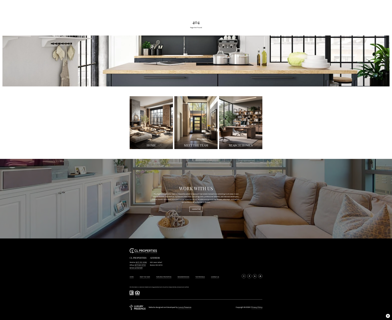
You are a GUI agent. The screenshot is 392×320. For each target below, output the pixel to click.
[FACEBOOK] (249, 276)
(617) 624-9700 (140, 265)
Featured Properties (163, 277)
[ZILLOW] (260, 276)
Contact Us (215, 277)
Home (132, 277)
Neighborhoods (183, 277)
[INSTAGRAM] (244, 276)
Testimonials (200, 277)
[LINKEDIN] (255, 276)
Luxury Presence (184, 307)
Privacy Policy (256, 307)
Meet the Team (145, 277)
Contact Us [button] (196, 209)
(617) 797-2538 (141, 262)
